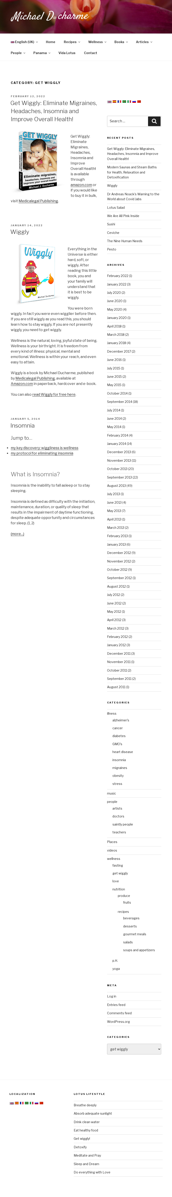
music (111, 793)
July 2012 (113, 595)
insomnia (119, 760)
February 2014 (117, 435)
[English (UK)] (109, 102)
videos (112, 850)
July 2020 (114, 292)
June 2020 (115, 301)
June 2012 (114, 603)
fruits (127, 902)
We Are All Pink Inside (123, 216)
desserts (130, 926)
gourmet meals (134, 934)
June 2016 (114, 360)
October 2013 (117, 469)
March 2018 (116, 334)
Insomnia (22, 425)
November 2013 (119, 460)
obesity (118, 776)
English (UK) (24, 42)
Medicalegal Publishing (38, 201)
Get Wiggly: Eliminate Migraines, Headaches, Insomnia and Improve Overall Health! (53, 111)
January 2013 (116, 544)
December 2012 (119, 553)
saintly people (122, 824)
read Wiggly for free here (53, 394)
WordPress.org (118, 1021)
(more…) (17, 534)
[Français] (119, 102)
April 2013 (114, 519)
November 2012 (119, 561)
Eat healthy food (86, 1130)
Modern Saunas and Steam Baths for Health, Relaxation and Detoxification (132, 172)
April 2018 (114, 326)
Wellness (95, 42)
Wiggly (19, 231)
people (112, 802)
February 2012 (117, 637)
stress (117, 784)
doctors (118, 816)
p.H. (115, 960)
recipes (123, 912)
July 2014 (113, 410)
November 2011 (119, 662)
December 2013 (119, 452)
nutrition (118, 889)
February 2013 (117, 536)
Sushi (111, 224)
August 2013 (116, 486)
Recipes (70, 42)
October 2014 (117, 393)
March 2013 (115, 527)
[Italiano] (129, 102)
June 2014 (114, 418)
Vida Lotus (66, 53)
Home (50, 42)
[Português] (124, 102)
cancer (117, 728)
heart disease (122, 752)
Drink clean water (87, 1122)
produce (124, 896)
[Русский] (134, 102)
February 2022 (117, 276)
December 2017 (119, 351)
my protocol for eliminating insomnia (42, 453)
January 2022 (116, 284)
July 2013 (113, 494)
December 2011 (119, 653)
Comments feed (119, 1013)
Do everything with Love (92, 1172)
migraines (119, 768)
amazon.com (81, 185)
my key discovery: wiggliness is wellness (44, 448)
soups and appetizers (139, 950)
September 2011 (119, 679)
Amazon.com (22, 384)
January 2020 (117, 318)
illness (111, 713)
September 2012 (119, 578)
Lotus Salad (116, 207)
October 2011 (117, 670)
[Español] (114, 102)
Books (119, 42)
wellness (113, 859)
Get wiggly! (82, 1138)
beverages (131, 918)
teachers (119, 832)
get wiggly (120, 873)
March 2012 (115, 628)
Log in (111, 996)
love (115, 881)
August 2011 (116, 687)
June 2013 (114, 502)
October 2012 (117, 569)
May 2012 (114, 611)
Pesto (111, 249)
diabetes (119, 736)
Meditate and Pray (87, 1155)
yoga (116, 969)
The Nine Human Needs (124, 241)
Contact (90, 53)
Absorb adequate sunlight (93, 1113)
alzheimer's (120, 720)
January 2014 (116, 444)
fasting (117, 865)
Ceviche (113, 233)
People (16, 53)
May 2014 (114, 427)
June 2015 (114, 376)
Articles (142, 42)
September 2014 (119, 402)
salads (128, 942)
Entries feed (116, 1005)
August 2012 (116, 586)
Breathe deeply (85, 1105)
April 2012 (114, 620)
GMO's (117, 744)
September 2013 (119, 477)
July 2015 (113, 368)
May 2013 (114, 511)
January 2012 (116, 645)
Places (112, 842)
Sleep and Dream (86, 1164)
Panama (40, 53)
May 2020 (114, 309)
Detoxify (80, 1147)
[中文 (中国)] (139, 102)
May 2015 (114, 385)
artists (117, 808)
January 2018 (116, 343)
